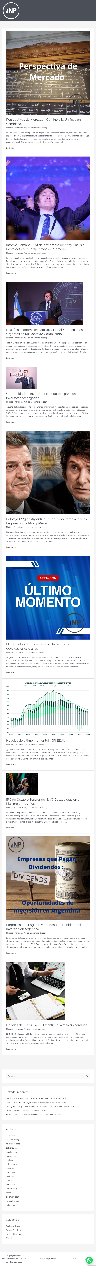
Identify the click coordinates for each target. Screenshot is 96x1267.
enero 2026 (11, 1136)
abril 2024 (10, 1180)
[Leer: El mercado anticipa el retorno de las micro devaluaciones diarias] (48, 597)
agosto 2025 (11, 1152)
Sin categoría (11, 1238)
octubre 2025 (11, 1148)
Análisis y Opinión (13, 1226)
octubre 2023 (11, 1205)
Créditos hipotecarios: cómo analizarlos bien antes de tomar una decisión (37, 1098)
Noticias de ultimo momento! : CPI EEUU (35, 740)
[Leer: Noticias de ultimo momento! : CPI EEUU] (48, 708)
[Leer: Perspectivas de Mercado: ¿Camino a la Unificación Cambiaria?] (48, 73)
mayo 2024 (11, 1176)
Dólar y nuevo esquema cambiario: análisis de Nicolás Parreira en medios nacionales (42, 1106)
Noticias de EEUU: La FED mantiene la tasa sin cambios (46, 1025)
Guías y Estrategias (14, 1230)
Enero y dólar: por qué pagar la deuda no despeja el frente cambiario (36, 1102)
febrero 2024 (11, 1189)
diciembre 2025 (12, 1140)
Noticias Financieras (14, 128)
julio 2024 (10, 1168)
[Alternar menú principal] (91, 10)
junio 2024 (10, 1172)
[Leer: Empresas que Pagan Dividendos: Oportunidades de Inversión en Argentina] (48, 878)
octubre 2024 (11, 1164)
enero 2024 (11, 1193)
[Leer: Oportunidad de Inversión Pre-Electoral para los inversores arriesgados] (21, 378)
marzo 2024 (11, 1185)
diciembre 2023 (12, 1197)
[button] (89, 1260)
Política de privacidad (48, 1259)
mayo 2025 (11, 1156)
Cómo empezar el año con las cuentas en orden (27, 1111)
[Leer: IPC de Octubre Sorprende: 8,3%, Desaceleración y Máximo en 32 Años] (22, 784)
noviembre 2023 (13, 1201)
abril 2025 (10, 1160)
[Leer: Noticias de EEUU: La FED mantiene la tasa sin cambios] (35, 991)
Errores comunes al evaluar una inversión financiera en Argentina (34, 1115)
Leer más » (11, 147)
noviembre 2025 (13, 1144)
